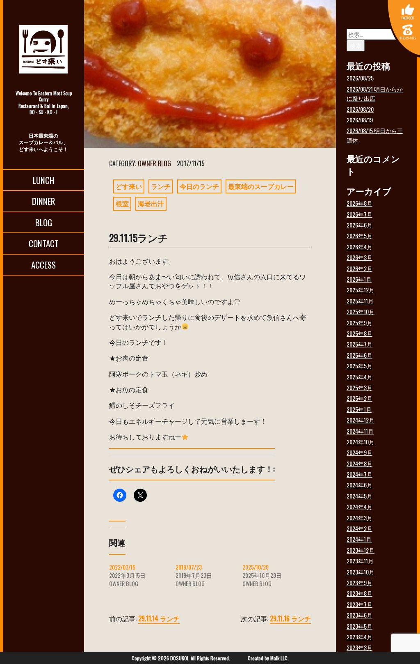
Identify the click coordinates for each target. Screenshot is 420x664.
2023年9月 (359, 582)
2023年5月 (359, 626)
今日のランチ (199, 186)
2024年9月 (359, 452)
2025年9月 (359, 322)
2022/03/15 (122, 567)
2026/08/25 (360, 78)
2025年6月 (359, 355)
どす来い (129, 186)
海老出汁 (151, 203)
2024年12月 (360, 420)
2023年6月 (359, 615)
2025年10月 (360, 311)
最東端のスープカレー (261, 186)
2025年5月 (359, 365)
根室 (122, 203)
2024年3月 (359, 517)
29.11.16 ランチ (290, 618)
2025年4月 (359, 376)
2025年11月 (360, 300)
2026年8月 (359, 203)
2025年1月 (359, 409)
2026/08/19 (360, 119)
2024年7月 (359, 474)
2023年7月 (359, 604)
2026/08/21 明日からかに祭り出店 (375, 93)
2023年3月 (359, 647)
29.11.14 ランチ (159, 618)
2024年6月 (359, 484)
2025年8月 (359, 333)
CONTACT (44, 243)
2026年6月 (359, 225)
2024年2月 (359, 528)
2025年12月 (360, 289)
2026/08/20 (360, 109)
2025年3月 (359, 387)
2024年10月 (360, 441)
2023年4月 (359, 636)
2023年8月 (359, 593)
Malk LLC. (279, 658)
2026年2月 (359, 268)
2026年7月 (359, 214)
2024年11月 (360, 431)
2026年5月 (359, 235)
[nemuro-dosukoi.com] (43, 49)
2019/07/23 (189, 567)
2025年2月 (359, 398)
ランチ (161, 186)
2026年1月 (359, 279)
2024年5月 (359, 496)
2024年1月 (359, 539)
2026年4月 (359, 246)
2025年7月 (359, 344)
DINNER (43, 201)
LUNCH (43, 180)
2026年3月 (359, 257)
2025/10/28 (255, 567)
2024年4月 (359, 506)
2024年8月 (359, 463)
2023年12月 (360, 550)
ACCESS (43, 264)
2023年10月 (360, 572)
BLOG (43, 222)
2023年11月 (360, 560)
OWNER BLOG (154, 163)
